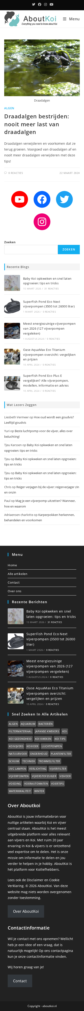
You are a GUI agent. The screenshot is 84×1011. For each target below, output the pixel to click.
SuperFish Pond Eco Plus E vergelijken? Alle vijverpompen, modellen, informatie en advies (46, 380)
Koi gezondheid (20, 738)
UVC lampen (17, 768)
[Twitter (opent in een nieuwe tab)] (34, 4)
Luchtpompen (52, 746)
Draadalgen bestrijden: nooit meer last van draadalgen (36, 124)
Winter (39, 791)
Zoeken (10, 242)
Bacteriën (45, 724)
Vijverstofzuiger (44, 776)
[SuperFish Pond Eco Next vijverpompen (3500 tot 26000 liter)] (12, 306)
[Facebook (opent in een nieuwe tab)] (40, 4)
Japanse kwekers (47, 731)
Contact (14, 582)
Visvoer (65, 776)
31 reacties (51, 288)
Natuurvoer (18, 753)
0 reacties (49, 311)
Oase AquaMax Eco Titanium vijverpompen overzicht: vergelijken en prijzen (49, 355)
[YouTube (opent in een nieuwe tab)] (50, 4)
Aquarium (28, 724)
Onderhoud (39, 753)
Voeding (15, 783)
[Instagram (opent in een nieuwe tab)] (45, 4)
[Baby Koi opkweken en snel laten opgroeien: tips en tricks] (12, 283)
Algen (9, 108)
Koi (64, 731)
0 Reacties (15, 173)
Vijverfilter (57, 768)
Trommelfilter (49, 761)
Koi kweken (43, 738)
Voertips (57, 783)
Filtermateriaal (20, 731)
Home (12, 565)
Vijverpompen (19, 776)
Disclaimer (35, 880)
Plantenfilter (61, 753)
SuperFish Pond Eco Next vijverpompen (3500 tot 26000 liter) (50, 639)
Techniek (28, 761)
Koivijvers (16, 746)
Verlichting (37, 768)
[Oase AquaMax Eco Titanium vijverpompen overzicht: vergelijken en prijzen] (12, 357)
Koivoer (32, 746)
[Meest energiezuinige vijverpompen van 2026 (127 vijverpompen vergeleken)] (12, 331)
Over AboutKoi (26, 911)
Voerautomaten (36, 783)
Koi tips (60, 738)
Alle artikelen (17, 574)
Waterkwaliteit (20, 791)
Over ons (14, 591)
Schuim (14, 761)
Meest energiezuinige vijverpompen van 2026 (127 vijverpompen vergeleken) (49, 328)
